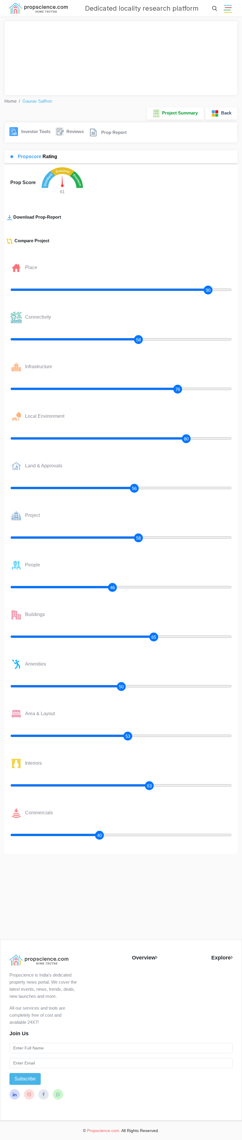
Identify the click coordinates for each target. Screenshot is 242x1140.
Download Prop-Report (37, 217)
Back (225, 112)
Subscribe (25, 1078)
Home (10, 101)
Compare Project (31, 240)
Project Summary (179, 112)
